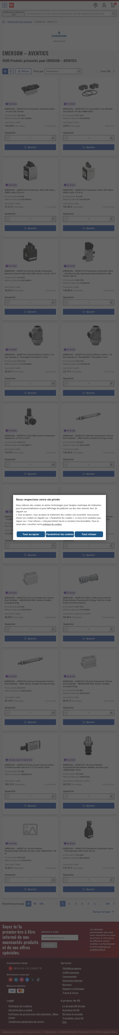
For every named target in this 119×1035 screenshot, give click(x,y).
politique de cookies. (52, 524)
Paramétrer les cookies (60, 534)
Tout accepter (30, 534)
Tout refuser (89, 534)
